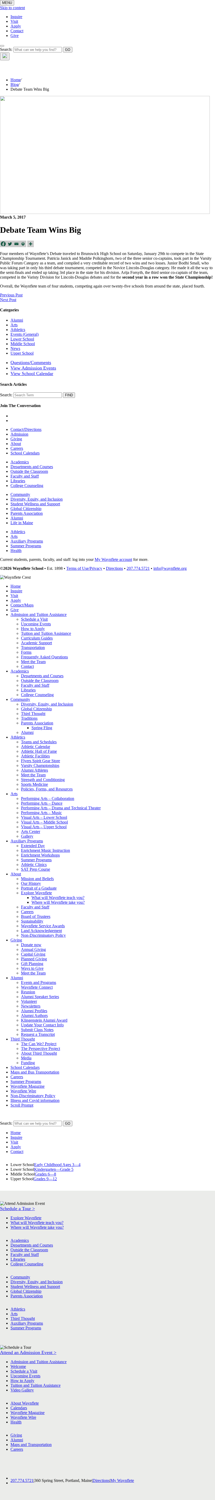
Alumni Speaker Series (40, 996)
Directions (114, 568)
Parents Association (26, 513)
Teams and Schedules (39, 742)
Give (14, 35)
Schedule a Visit (34, 619)
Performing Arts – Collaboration (47, 798)
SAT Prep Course (35, 869)
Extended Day (33, 845)
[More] (30, 244)
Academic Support (36, 643)
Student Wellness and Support (35, 504)
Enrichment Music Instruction (45, 850)
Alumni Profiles (34, 1011)
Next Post (8, 299)
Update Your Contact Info (42, 1025)
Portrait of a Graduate (39, 888)
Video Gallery (22, 1390)
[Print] (23, 244)
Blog (14, 84)
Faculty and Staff (24, 476)
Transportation (33, 647)
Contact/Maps (22, 605)
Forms (26, 652)
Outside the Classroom (29, 471)
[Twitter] (10, 244)
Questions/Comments (30, 362)
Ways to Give (32, 968)
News (15, 348)
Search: (6, 49)
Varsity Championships (40, 765)
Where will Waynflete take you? (58, 902)
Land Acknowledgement (41, 930)
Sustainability (32, 921)
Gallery (27, 836)
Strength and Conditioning (43, 779)
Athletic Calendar (35, 746)
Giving (16, 439)
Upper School (22, 353)
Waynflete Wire (23, 1091)
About (15, 443)
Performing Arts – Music (41, 812)
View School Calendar (31, 373)
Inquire (16, 16)
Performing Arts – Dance (41, 803)
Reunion (28, 992)
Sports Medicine (34, 784)
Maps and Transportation (31, 1444)
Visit (14, 21)
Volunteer (29, 1001)
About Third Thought (39, 1053)
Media (26, 1058)
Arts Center (30, 831)
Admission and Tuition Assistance (38, 614)
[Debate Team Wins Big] (105, 212)
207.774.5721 (138, 568)
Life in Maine (21, 523)
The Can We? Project (38, 1044)
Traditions (29, 718)
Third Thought (33, 713)
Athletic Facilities (35, 756)
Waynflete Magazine (27, 1086)
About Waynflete (24, 1403)
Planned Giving (34, 959)
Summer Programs (25, 546)
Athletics (17, 329)
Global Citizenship (25, 508)
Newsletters (30, 1006)
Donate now (31, 945)
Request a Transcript (38, 1034)
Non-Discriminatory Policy (43, 935)
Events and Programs (38, 982)
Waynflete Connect (37, 987)
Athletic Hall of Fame (39, 751)
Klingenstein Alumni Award (44, 1020)
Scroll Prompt (21, 1105)
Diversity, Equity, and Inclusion (36, 499)
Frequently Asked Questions (44, 657)
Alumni (16, 320)
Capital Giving (33, 954)
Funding (28, 1062)
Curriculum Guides (37, 638)
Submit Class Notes (37, 1029)
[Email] (16, 244)
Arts (14, 325)
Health (16, 550)
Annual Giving (33, 949)
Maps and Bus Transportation (34, 1072)
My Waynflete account (113, 559)
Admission (19, 434)
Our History (31, 883)
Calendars (18, 1408)
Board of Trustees (35, 916)
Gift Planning (32, 963)
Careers (16, 448)
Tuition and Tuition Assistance (46, 633)
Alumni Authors (34, 1015)
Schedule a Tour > (17, 1208)
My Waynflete (122, 1480)
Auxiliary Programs (26, 541)
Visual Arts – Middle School (44, 822)
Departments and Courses (31, 466)
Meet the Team (33, 661)
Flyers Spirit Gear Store (40, 761)
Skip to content (12, 8)
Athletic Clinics (34, 864)
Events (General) (24, 334)
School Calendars (25, 453)
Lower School (22, 339)
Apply (15, 26)
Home (15, 80)
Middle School (22, 344)
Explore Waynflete (36, 893)
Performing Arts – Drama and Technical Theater (61, 808)
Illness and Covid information (35, 1100)
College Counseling (26, 485)
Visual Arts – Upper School (44, 827)
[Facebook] (3, 244)
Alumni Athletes (34, 770)
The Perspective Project (40, 1048)
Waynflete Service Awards (43, 926)
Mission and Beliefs (37, 878)
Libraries (17, 481)
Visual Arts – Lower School (44, 817)
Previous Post (11, 295)
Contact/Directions (25, 429)
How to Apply (33, 628)
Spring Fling (41, 727)
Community (20, 494)
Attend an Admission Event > (28, 1352)
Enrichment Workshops (40, 855)
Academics (19, 462)
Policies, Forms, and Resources (47, 789)
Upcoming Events (36, 624)
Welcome (18, 1366)
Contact (16, 31)
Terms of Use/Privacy (84, 568)
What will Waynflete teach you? (57, 897)
